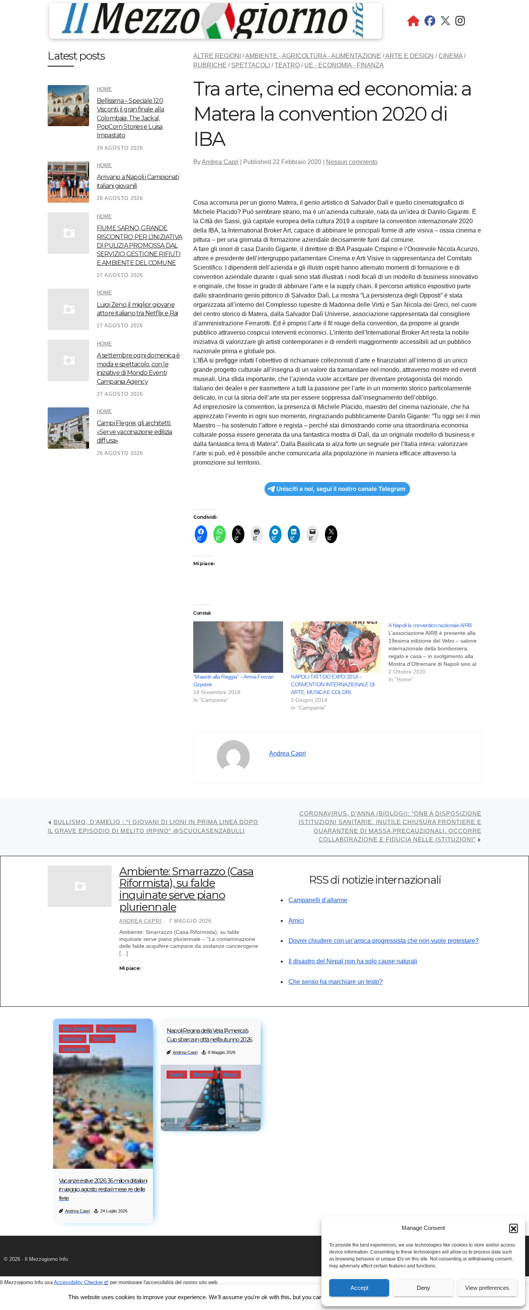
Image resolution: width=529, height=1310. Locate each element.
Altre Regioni (217, 56)
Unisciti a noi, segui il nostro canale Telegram (341, 489)
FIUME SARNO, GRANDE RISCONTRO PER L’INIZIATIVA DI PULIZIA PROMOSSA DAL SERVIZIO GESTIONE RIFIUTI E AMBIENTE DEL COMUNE (139, 245)
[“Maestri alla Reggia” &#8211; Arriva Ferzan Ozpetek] (238, 647)
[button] (513, 1228)
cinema (450, 56)
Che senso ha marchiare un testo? (336, 981)
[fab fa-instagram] (460, 22)
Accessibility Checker (78, 1282)
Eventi (176, 1074)
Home (104, 89)
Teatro (287, 65)
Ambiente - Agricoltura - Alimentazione (313, 56)
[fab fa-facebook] (429, 22)
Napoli (230, 1074)
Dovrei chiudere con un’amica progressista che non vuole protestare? (384, 940)
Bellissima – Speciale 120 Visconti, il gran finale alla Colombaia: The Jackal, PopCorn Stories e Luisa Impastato (130, 118)
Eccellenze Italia (116, 1028)
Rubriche (210, 65)
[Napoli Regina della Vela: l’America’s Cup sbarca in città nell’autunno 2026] (211, 1098)
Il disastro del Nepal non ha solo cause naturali (353, 961)
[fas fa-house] (413, 22)
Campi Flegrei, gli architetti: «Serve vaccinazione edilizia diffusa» (134, 431)
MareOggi (72, 1038)
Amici (296, 920)
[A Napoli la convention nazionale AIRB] (437, 652)
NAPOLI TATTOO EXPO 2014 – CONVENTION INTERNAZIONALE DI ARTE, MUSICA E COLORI (332, 684)
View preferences (487, 1287)
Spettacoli (250, 65)
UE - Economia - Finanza (344, 65)
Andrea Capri (220, 162)
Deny (423, 1287)
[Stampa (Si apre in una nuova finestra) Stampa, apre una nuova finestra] (257, 534)
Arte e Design (409, 56)
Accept (359, 1287)
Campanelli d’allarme (318, 900)
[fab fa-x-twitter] (445, 22)
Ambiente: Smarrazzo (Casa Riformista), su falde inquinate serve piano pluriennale (186, 889)
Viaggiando (74, 1049)
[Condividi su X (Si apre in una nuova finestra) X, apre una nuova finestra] (238, 534)
